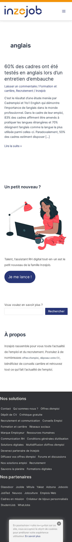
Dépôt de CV (9, 414)
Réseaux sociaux (39, 426)
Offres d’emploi (50, 408)
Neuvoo (17, 493)
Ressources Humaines (41, 432)
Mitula (30, 487)
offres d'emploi (30, 358)
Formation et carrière (14, 426)
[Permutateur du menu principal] (64, 11)
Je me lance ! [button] (20, 277)
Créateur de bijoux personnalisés (47, 499)
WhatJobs (24, 505)
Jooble (20, 487)
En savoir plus (32, 536)
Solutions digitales (12, 444)
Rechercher (56, 311)
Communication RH (13, 438)
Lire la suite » (13, 146)
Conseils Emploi (52, 420)
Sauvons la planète (12, 468)
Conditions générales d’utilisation (47, 438)
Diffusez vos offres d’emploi (18, 456)
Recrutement (24, 91)
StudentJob (8, 505)
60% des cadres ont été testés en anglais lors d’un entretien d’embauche (33, 72)
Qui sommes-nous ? (25, 408)
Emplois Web (48, 493)
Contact (6, 408)
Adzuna (51, 487)
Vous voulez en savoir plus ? (23, 305)
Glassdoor (7, 487)
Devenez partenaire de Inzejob (20, 450)
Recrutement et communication (20, 420)
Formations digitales (39, 468)
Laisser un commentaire (20, 86)
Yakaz (40, 487)
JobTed (5, 493)
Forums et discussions (52, 456)
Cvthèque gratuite (30, 414)
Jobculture (31, 493)
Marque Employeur (12, 432)
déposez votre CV (50, 358)
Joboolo (63, 487)
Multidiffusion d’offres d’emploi (45, 444)
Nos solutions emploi (14, 462)
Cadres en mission (12, 499)
